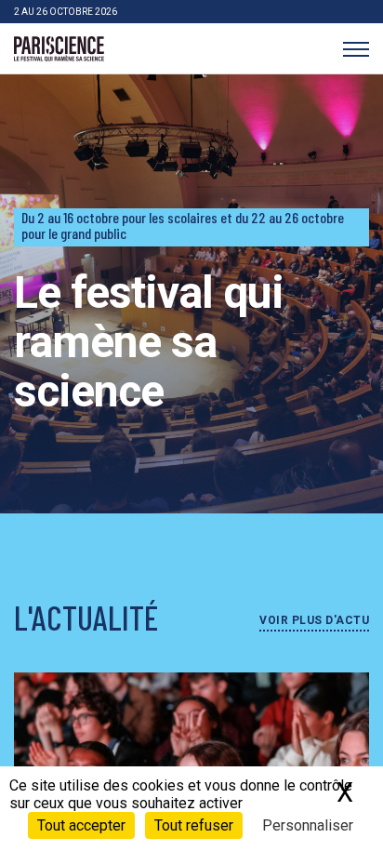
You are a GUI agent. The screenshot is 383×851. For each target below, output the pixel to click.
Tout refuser (193, 825)
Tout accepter (81, 825)
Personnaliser (307, 825)
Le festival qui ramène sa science (149, 342)
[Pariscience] (59, 49)
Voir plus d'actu (314, 620)
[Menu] (355, 48)
